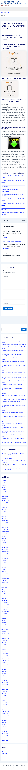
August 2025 (4, 507)
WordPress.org (4, 758)
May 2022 (3, 593)
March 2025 (4, 518)
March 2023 (4, 571)
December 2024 (5, 525)
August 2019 (4, 667)
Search (3, 326)
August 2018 (4, 691)
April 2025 (3, 516)
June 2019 (3, 671)
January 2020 (4, 655)
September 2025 (5, 505)
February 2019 (4, 680)
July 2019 (3, 669)
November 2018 (5, 687)
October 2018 (4, 689)
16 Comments (6, 248)
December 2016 (5, 735)
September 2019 (5, 664)
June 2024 (3, 538)
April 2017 (3, 727)
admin (2, 460)
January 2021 (4, 629)
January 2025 (4, 522)
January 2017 (4, 733)
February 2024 (4, 547)
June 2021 (3, 618)
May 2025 (3, 514)
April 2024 (3, 542)
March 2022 (4, 598)
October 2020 (4, 636)
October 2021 (4, 609)
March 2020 (4, 651)
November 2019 (5, 660)
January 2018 (4, 707)
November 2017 (5, 711)
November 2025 (5, 500)
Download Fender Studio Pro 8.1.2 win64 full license (13, 372)
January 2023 (4, 576)
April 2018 (3, 700)
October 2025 (4, 502)
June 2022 (3, 591)
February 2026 (4, 494)
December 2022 (5, 578)
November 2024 (5, 527)
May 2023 (3, 567)
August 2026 (4, 480)
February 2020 (4, 653)
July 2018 (3, 693)
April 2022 (3, 596)
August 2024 (4, 534)
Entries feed (4, 753)
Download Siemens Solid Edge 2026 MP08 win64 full (13, 344)
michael (3, 453)
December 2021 (5, 604)
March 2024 (4, 545)
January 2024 (4, 549)
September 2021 (5, 611)
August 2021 (4, 613)
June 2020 (3, 644)
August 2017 (4, 718)
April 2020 (3, 649)
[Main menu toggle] (25, 3)
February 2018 (4, 704)
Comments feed (5, 755)
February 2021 (4, 627)
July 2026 (3, 483)
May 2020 (3, 647)
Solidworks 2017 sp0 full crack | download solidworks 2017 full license (12, 233)
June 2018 (3, 695)
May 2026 (3, 487)
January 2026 (4, 496)
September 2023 (5, 558)
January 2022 (4, 602)
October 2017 (4, 713)
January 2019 (4, 682)
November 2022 (5, 580)
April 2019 (3, 675)
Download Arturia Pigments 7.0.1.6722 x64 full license (13, 375)
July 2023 (3, 562)
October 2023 (4, 556)
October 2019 (4, 662)
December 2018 (5, 684)
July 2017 (3, 720)
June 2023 (3, 565)
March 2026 (4, 491)
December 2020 (5, 631)
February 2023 (4, 573)
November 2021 (5, 607)
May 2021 (3, 620)
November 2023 (5, 553)
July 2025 (3, 509)
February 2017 (4, 731)
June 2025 (3, 511)
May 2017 (3, 724)
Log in (2, 751)
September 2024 (5, 531)
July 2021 (3, 616)
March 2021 (4, 624)
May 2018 (3, 698)
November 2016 (5, 738)
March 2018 (4, 702)
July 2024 (3, 536)
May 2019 (3, 673)
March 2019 (4, 678)
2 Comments (5, 237)
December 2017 (5, 709)
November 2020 (5, 633)
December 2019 (5, 658)
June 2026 (3, 485)
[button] (2, 9)
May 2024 (3, 540)
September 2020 (5, 638)
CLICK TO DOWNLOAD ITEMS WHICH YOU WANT (11, 3)
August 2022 (4, 587)
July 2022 (3, 589)
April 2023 (3, 569)
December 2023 (5, 551)
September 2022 (5, 585)
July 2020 (3, 642)
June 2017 (3, 722)
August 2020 (4, 640)
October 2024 (4, 529)
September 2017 (5, 715)
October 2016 (4, 740)
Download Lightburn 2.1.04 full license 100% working (13, 399)
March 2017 (4, 729)
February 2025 (4, 520)
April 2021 (3, 622)
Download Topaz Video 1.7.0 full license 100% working (13, 442)
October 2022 (4, 582)
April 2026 (3, 489)
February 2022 (4, 600)
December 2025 (5, 498)
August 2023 (4, 560)
